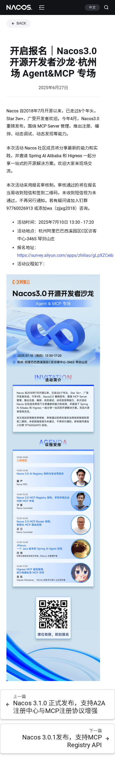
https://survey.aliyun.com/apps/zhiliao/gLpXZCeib (65, 255)
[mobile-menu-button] (41, 7)
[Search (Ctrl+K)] (104, 7)
